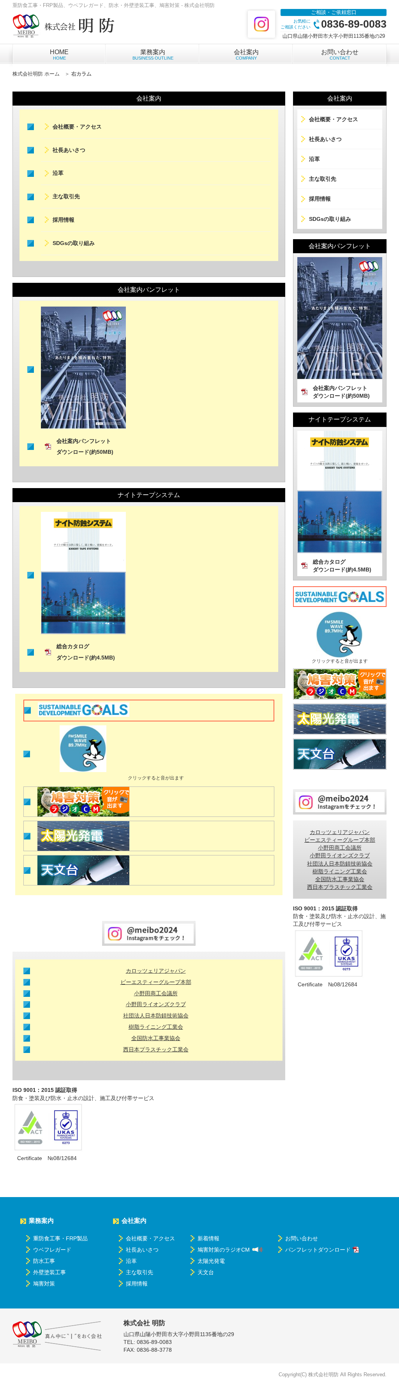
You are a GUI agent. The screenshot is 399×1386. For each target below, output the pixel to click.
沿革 (58, 173)
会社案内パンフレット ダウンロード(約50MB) (84, 446)
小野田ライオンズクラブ (156, 1004)
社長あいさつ (69, 150)
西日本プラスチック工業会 (156, 1049)
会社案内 (246, 54)
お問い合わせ (339, 54)
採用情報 (63, 220)
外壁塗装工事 (49, 1272)
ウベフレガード (52, 1250)
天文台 (83, 870)
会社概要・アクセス (77, 126)
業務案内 (152, 54)
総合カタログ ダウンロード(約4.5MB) (85, 652)
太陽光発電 (83, 836)
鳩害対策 (44, 1283)
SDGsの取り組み (74, 243)
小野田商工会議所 (156, 993)
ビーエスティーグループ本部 (155, 982)
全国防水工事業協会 (155, 1038)
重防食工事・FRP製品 (60, 1238)
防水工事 (44, 1261)
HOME (59, 54)
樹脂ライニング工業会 (156, 1027)
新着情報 (208, 1238)
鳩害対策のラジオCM (224, 1250)
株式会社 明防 (64, 26)
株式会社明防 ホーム (36, 74)
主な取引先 (66, 196)
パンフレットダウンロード (318, 1250)
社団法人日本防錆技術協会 (156, 1015)
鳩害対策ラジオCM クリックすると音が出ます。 (83, 801)
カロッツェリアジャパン (156, 971)
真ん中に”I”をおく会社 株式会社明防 (57, 1336)
